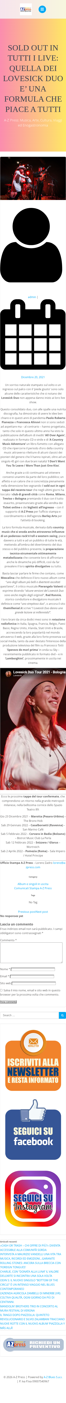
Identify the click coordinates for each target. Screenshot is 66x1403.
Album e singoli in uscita (33, 884)
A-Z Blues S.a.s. (53, 1377)
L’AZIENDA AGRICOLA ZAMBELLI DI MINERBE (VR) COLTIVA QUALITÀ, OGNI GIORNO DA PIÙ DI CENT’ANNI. (30, 1297)
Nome (5, 969)
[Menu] (42, 9)
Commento (8, 940)
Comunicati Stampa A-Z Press (33, 888)
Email (4, 976)
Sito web (5, 983)
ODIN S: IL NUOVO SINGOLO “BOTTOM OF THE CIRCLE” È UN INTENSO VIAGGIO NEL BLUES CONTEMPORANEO (29, 1284)
